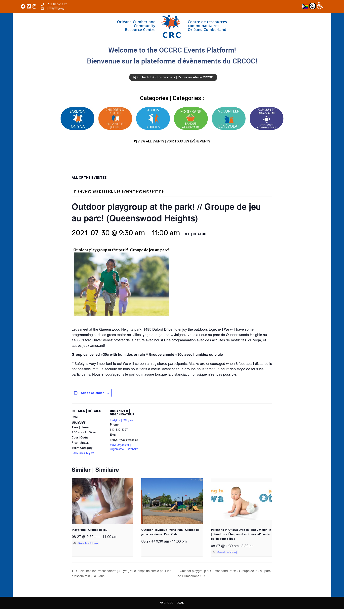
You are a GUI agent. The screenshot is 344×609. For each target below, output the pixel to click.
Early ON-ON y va (83, 453)
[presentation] (102, 501)
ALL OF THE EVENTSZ (89, 177)
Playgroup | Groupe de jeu (90, 530)
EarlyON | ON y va (121, 420)
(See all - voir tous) (87, 543)
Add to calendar (92, 393)
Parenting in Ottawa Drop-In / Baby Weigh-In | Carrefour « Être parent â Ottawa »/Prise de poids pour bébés (241, 534)
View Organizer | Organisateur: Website (124, 447)
